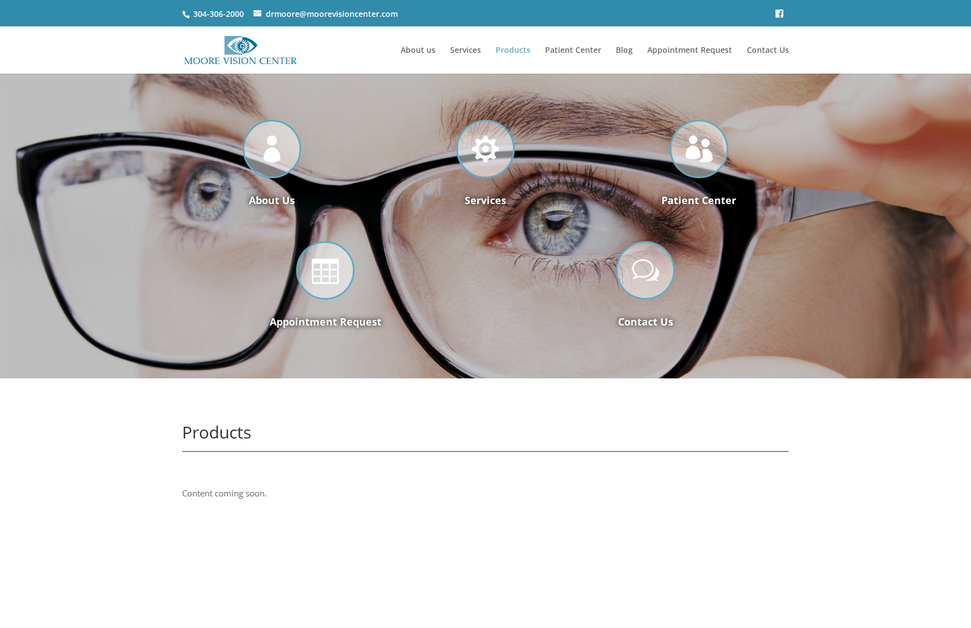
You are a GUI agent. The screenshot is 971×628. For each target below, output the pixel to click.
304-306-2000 (218, 13)
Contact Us (768, 50)
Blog (624, 50)
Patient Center (573, 50)
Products (513, 50)
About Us (272, 200)
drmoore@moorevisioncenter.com (332, 13)
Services (465, 50)
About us (418, 50)
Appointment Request (689, 50)
